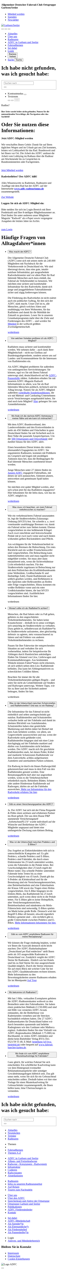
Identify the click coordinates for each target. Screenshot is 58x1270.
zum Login (6, 229)
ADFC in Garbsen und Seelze (23, 42)
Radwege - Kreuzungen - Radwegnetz (27, 1164)
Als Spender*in (16, 1223)
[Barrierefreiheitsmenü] (2, 29)
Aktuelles (12, 33)
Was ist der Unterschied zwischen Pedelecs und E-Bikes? (32, 843)
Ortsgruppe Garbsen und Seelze (24, 1203)
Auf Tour (31, 980)
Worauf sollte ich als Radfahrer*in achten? (28, 608)
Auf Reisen (13, 1186)
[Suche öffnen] (6, 29)
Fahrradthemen (15, 45)
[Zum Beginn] (2, 1268)
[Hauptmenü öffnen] (9, 29)
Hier (36, 401)
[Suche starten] (5, 87)
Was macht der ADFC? (19, 252)
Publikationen (15, 1206)
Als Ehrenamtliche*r (18, 1226)
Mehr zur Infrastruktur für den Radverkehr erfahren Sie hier (29, 791)
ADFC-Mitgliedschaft (19, 1220)
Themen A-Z (14, 1152)
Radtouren (13, 39)
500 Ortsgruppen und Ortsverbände (29, 438)
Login (11, 51)
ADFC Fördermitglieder (20, 1209)
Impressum (13, 1253)
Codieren (12, 1169)
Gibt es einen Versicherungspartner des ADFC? (31, 804)
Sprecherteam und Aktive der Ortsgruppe (28, 1201)
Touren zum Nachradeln (20, 1189)
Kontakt (12, 1212)
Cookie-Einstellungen (19, 1258)
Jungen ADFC (15, 472)
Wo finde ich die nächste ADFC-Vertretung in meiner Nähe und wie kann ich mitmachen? (32, 417)
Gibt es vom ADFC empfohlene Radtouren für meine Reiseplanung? (32, 935)
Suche (11, 59)
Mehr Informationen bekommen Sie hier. (35, 922)
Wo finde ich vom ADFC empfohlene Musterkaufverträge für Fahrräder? (32, 1054)
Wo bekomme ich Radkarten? (23, 992)
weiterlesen (13, 332)
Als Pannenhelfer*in (18, 1232)
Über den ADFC (16, 1198)
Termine (12, 1135)
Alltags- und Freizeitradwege (22, 1161)
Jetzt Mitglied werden (12, 170)
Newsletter (13, 19)
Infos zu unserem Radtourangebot (25, 1184)
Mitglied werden (16, 14)
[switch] (25, 94)
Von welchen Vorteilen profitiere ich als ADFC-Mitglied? (32, 339)
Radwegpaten (15, 1172)
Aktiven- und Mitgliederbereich (24, 1240)
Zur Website (7, 197)
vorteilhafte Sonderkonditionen (34, 392)
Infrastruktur (14, 1167)
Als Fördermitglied (17, 1229)
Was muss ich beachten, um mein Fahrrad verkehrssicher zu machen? (32, 508)
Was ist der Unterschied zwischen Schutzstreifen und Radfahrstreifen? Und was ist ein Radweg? (32, 704)
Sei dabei (12, 48)
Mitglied (12, 324)
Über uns (12, 36)
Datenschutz (14, 1256)
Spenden (12, 17)
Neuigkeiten (14, 1133)
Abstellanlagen (15, 1175)
